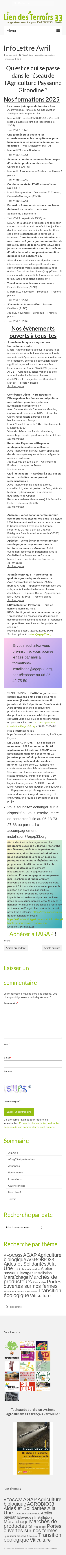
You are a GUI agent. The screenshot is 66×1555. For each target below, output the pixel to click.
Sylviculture (32, 1292)
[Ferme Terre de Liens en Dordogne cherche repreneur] (11, 1376)
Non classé (14, 1192)
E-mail (7, 1058)
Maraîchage (16, 1277)
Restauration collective (15, 1291)
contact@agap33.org (39, 634)
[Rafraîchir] (30, 1086)
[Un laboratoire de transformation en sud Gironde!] (42, 1376)
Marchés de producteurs (30, 1279)
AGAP (7, 941)
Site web (8, 1071)
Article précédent (15, 947)
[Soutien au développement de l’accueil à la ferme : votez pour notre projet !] (42, 1386)
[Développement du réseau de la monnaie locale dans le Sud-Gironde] (42, 1356)
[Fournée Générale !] (27, 1376)
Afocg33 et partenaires (44, 55)
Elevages (25, 1273)
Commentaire (11, 1003)
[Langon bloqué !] (11, 1396)
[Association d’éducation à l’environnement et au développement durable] (11, 1345)
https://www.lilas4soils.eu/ (47, 911)
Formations (9, 59)
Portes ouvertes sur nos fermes (32, 1284)
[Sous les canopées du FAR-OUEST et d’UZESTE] (11, 1366)
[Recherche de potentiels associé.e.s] (41, 1345)
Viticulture (40, 1295)
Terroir (12, 1198)
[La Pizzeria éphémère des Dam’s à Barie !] (42, 1366)
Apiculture (21, 1269)
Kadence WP (52, 1549)
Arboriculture (33, 1269)
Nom (7, 1044)
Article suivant (52, 947)
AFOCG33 (13, 1255)
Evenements (15, 1172)
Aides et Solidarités (25, 1264)
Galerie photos (16, 1185)
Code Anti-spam (11, 1101)
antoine (12, 55)
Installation (43, 1273)
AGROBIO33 (40, 1259)
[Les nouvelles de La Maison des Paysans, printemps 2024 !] (11, 1386)
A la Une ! (13, 1152)
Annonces (14, 1165)
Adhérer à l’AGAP (31, 933)
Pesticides (39, 1282)
